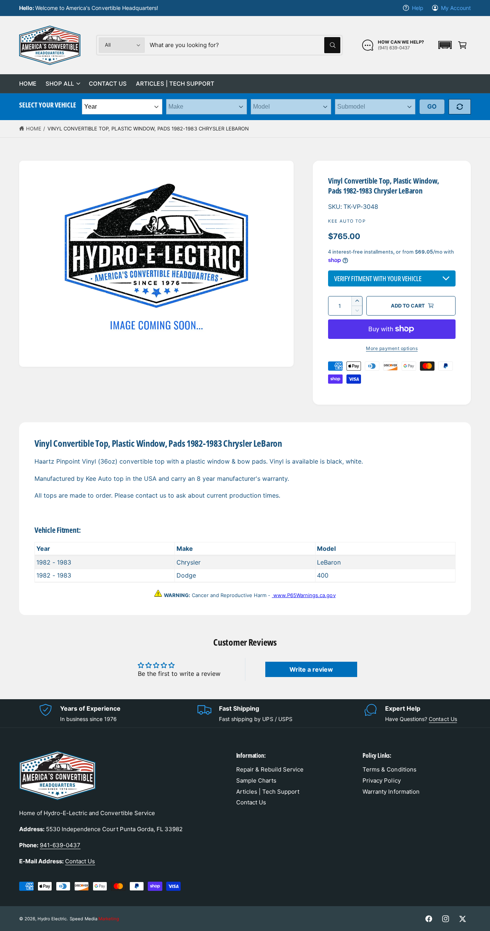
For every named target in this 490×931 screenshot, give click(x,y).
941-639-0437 (60, 845)
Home (33, 128)
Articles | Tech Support (267, 791)
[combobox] (245, 45)
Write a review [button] (311, 669)
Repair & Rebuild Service (270, 769)
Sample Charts (256, 780)
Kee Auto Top (347, 221)
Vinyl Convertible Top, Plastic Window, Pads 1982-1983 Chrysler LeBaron (148, 128)
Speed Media (94, 918)
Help (417, 8)
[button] (444, 45)
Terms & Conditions (389, 769)
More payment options (392, 348)
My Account (456, 8)
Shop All (60, 83)
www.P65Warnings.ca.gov (303, 595)
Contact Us (443, 719)
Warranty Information (391, 791)
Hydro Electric (52, 918)
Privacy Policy (381, 780)
